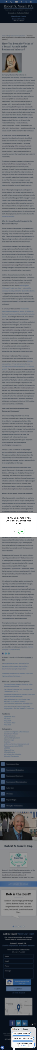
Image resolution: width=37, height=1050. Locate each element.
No (15, 531)
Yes (21, 531)
